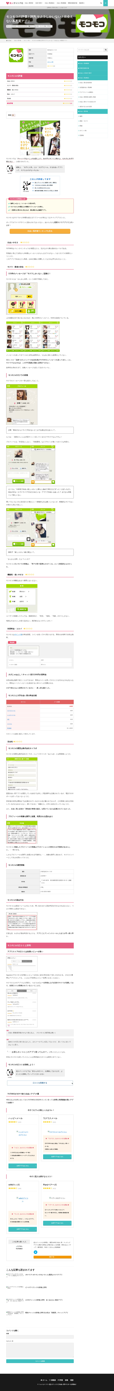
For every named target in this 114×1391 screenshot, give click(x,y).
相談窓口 (81, 3)
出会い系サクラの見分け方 (88, 101)
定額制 (82, 135)
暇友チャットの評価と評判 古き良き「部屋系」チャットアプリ (46, 1312)
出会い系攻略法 (49, 3)
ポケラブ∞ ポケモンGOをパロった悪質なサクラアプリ (43, 1274)
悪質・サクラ (39, 26)
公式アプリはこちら (23, 1165)
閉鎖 (45, 26)
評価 (61, 1380)
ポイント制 (33, 26)
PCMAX (9, 728)
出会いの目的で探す (86, 73)
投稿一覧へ (52, 1257)
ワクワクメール (11, 710)
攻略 (66, 1380)
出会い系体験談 (61, 3)
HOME (9, 40)
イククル (9, 724)
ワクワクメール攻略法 (86, 92)
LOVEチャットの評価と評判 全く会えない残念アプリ (44, 1300)
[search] (106, 50)
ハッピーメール (11, 715)
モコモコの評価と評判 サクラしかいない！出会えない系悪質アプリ (49, 40)
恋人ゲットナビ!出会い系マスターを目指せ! (62, 1384)
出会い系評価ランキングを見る (40, 231)
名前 (7, 1333)
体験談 (53, 1380)
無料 (81, 116)
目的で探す (38, 3)
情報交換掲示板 (72, 3)
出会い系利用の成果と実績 (88, 97)
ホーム (44, 1380)
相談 (71, 1380)
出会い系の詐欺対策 (86, 82)
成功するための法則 (86, 106)
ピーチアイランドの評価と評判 (36, 1287)
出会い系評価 (29, 3)
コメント (9, 1341)
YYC (8, 719)
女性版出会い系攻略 (86, 87)
